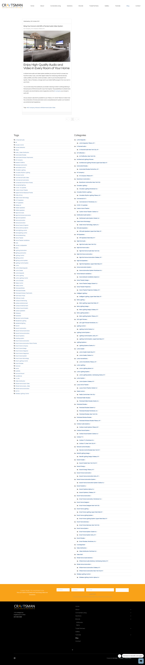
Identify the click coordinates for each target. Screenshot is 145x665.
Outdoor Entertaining (21, 300)
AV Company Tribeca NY (38, 28)
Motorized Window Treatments (23, 293)
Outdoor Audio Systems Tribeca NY (89, 427)
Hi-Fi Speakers (19, 200)
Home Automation (20, 222)
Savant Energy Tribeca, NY (86, 469)
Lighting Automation (21, 250)
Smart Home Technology (22, 358)
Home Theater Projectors (83, 286)
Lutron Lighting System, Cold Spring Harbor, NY (92, 375)
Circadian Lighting (20, 170)
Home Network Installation (84, 273)
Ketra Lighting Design (83, 306)
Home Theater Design (83, 280)
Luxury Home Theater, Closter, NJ (88, 388)
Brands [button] (81, 6)
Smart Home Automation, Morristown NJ (90, 499)
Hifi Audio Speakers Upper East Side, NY (90, 231)
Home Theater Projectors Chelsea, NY (89, 290)
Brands (77, 619)
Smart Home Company (21, 346)
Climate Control (19, 175)
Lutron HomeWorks (82, 358)
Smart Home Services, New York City (89, 525)
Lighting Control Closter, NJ (86, 329)
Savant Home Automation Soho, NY (89, 476)
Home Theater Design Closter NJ (88, 283)
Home (32, 6)
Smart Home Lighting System (85, 515)
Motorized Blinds (20, 288)
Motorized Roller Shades (83, 397)
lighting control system (21, 260)
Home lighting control (21, 232)
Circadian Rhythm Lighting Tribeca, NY (90, 195)
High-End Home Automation (23, 215)
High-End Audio (19, 212)
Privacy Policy (98, 596)
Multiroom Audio (19, 298)
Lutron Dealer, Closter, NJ (86, 355)
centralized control (20, 167)
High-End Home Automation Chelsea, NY (90, 257)
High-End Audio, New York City (87, 244)
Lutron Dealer (19, 270)
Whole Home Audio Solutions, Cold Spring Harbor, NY (93, 561)
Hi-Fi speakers (19, 202)
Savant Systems (19, 335)
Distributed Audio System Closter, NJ (89, 218)
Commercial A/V (81, 198)
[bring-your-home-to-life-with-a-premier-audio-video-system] (46, 46)
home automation (20, 220)
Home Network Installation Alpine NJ (89, 277)
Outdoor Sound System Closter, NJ (88, 433)
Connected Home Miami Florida (24, 182)
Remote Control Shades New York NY (89, 450)
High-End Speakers (82, 260)
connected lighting (20, 185)
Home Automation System (84, 267)
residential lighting (20, 323)
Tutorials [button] (117, 6)
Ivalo (16, 243)
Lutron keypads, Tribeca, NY (87, 143)
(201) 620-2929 (18, 617)
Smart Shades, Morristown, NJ (87, 541)
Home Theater (19, 238)
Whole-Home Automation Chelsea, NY (89, 567)
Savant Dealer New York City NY (88, 463)
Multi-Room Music (20, 295)
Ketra (16, 248)
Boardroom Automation (83, 179)
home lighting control (21, 230)
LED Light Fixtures (82, 319)
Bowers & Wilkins (20, 162)
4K (16, 142)
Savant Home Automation (22, 330)
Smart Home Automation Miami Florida (26, 343)
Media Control (19, 283)
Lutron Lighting (19, 275)
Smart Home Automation (22, 341)
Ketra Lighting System (83, 313)
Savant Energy (81, 466)
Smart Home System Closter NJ (87, 531)
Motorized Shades (20, 290)
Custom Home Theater (21, 190)
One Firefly (115, 658)
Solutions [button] (69, 6)
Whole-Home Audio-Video (48, 107)
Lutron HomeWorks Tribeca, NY (87, 362)
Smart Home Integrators (22, 353)
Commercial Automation (22, 180)
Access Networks (20, 147)
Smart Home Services (83, 522)
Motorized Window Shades (84, 417)
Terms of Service (106, 596)
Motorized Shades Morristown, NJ (88, 410)
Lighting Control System (21, 263)
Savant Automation (20, 328)
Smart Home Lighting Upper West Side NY (90, 512)
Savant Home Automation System (86, 479)
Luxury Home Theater (82, 384)
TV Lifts (17, 378)
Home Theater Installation (22, 240)
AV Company (27, 28)
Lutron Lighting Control (21, 278)
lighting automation (20, 253)
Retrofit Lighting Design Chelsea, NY (89, 456)
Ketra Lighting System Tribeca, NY (88, 316)
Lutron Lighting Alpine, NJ (86, 368)
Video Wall (79, 554)
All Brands (79, 622)
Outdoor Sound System (21, 308)
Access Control (19, 145)
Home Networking (20, 235)
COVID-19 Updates (20, 187)
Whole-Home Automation (22, 388)
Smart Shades (19, 363)
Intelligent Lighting (82, 293)
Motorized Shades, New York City (88, 414)
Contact (138, 6)
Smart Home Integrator (21, 351)
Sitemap (121, 658)
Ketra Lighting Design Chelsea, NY (88, 309)
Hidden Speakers (20, 207)
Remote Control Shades (21, 318)
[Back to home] (12, 6)
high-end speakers (20, 217)
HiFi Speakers (80, 234)
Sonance (17, 366)
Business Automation (21, 165)
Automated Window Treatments (24, 157)
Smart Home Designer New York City (89, 505)
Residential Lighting (20, 320)
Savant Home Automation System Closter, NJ (91, 482)
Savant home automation (22, 333)
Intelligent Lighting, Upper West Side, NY (90, 296)
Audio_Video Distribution (22, 152)
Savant (38, 107)
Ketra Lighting (80, 299)
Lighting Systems (81, 342)
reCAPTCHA (92, 594)
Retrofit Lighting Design (83, 453)
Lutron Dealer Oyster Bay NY (87, 352)
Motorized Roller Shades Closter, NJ (89, 401)
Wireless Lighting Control (22, 393)
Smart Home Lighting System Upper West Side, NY (93, 518)
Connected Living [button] (55, 6)
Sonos (17, 368)
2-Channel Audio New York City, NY (88, 149)
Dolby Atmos (18, 195)
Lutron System (81, 378)
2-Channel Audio (20, 140)
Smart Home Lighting (82, 508)
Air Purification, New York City (87, 156)
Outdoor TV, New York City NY (87, 443)
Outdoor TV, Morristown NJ (86, 440)
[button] (72, 650)
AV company (57, 91)
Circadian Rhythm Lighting (22, 172)
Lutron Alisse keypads (21, 268)
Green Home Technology (22, 197)
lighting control (19, 258)
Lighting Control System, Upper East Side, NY (91, 339)
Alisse (17, 150)
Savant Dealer (81, 459)
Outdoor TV (80, 437)
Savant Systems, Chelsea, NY (87, 492)
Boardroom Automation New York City (89, 182)
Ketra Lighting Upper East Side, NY (88, 303)
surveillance (18, 376)
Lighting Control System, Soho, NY (88, 335)
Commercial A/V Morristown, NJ (88, 202)
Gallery (107, 6)
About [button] (42, 6)
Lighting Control (19, 255)
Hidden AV (18, 205)
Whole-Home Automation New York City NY (91, 570)
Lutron (17, 265)
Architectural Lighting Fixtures (85, 159)
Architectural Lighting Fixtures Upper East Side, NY (93, 162)
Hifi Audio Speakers (82, 228)
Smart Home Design (21, 348)
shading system (19, 338)
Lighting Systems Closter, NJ (87, 345)
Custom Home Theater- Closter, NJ (88, 211)
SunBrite (17, 371)
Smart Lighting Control (21, 361)
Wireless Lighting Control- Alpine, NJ (89, 577)
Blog (128, 6)
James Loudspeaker (21, 245)
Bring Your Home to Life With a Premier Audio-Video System (43, 26)
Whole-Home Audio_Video (22, 386)
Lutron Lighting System (83, 371)
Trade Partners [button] (94, 6)
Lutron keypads (19, 273)
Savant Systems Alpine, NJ (86, 489)
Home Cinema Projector (21, 225)
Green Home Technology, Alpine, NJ (89, 224)
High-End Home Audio (83, 247)
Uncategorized (81, 544)
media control (19, 285)
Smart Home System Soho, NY (87, 535)
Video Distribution (20, 381)
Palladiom (18, 313)
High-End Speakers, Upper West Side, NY (90, 264)
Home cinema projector (21, 227)
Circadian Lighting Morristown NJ (88, 188)
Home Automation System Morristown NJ (90, 270)
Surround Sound (19, 373)
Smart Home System (21, 356)
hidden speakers (20, 210)
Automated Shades (20, 155)
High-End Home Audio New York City (89, 250)
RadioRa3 (18, 315)
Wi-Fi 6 (17, 391)
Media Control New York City (87, 394)
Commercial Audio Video (22, 177)
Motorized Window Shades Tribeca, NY (89, 420)
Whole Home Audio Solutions (84, 557)
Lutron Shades (19, 280)
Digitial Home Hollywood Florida (24, 192)
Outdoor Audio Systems (83, 424)
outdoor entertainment (21, 303)
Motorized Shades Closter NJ (87, 407)
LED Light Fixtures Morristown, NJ (88, 322)
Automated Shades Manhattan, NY (89, 169)
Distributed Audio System (84, 215)
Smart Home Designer (83, 502)
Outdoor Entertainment (21, 305)
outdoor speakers (20, 310)
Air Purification (81, 153)
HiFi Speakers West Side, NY (87, 237)
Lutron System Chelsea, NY (86, 381)
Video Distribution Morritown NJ (87, 551)
